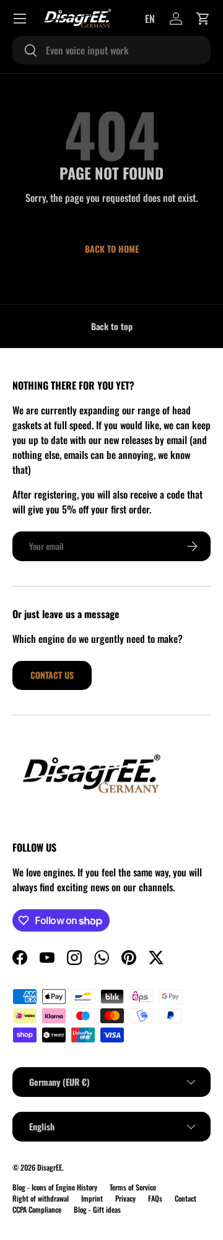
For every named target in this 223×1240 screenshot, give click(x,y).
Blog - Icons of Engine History (54, 1187)
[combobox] (111, 50)
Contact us (52, 674)
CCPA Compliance (36, 1209)
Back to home (112, 248)
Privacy (125, 1198)
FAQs (155, 1198)
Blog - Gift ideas (97, 1209)
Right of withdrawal (40, 1198)
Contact (185, 1198)
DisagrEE (49, 1167)
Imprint (92, 1198)
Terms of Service (133, 1187)
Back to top (112, 326)
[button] (203, 18)
